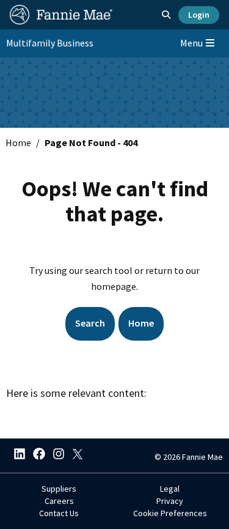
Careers (59, 500)
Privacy (169, 500)
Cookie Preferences (170, 513)
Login (198, 14)
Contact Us (59, 513)
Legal (170, 488)
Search (90, 323)
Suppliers (59, 488)
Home (18, 142)
